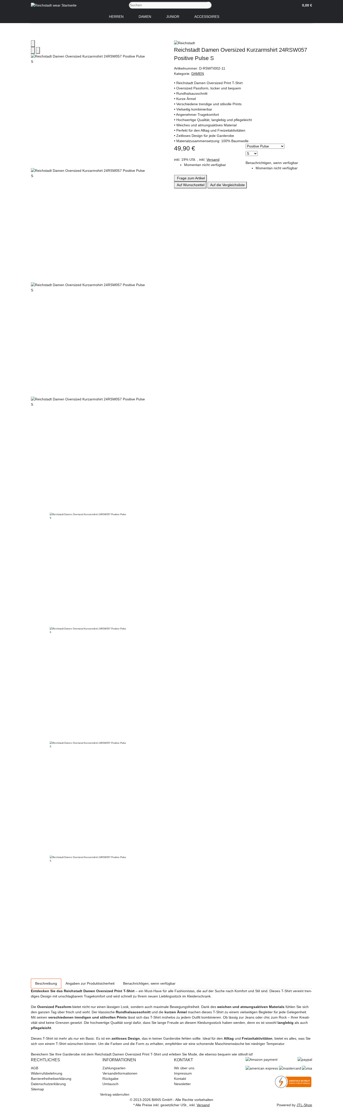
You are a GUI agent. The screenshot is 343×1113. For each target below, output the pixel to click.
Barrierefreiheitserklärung (51, 1079)
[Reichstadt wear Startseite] (54, 5)
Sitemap (37, 1089)
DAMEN (197, 74)
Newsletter (182, 1084)
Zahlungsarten (114, 1068)
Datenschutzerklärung (48, 1084)
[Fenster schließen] (33, 43)
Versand (212, 159)
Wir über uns (184, 1068)
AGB (34, 1068)
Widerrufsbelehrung (46, 1073)
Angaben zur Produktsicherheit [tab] (90, 983)
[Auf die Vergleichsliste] (33, 50)
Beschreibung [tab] (46, 983)
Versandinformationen (119, 1073)
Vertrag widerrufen (114, 1094)
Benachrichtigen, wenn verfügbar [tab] (149, 983)
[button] (305, 5)
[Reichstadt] (243, 43)
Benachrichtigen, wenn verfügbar (272, 163)
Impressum (183, 1073)
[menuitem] (116, 17)
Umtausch (110, 1084)
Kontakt (180, 1079)
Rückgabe (110, 1079)
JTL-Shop (304, 1105)
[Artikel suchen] (210, 5)
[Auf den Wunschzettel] (38, 50)
